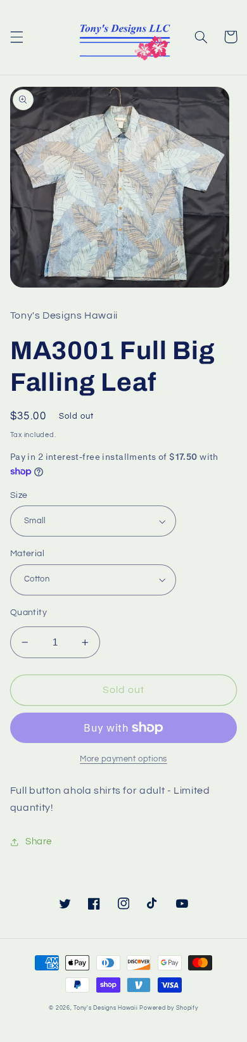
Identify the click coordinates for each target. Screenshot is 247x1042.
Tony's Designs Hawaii (105, 1008)
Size (19, 495)
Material (27, 553)
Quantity (28, 612)
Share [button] (38, 841)
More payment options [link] (123, 759)
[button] (16, 36)
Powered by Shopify (168, 1008)
